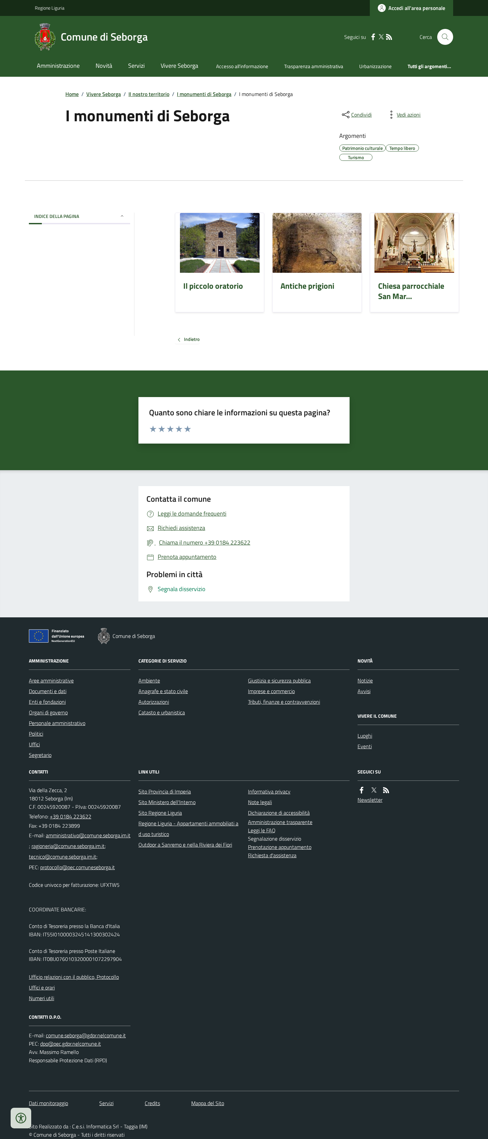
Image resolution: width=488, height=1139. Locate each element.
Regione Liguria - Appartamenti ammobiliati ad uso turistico (188, 828)
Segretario (40, 755)
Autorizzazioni (153, 702)
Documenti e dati (47, 691)
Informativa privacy (269, 791)
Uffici (34, 744)
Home (72, 94)
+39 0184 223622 (70, 816)
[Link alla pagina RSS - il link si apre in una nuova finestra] (389, 37)
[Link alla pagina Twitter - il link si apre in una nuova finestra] (381, 37)
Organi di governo (48, 712)
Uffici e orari (42, 987)
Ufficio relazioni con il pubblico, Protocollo (74, 977)
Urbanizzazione (375, 66)
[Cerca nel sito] (442, 37)
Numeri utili (41, 998)
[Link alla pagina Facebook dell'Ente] (362, 790)
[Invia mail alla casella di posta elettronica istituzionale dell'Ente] (88, 835)
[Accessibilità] (21, 1118)
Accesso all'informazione (242, 66)
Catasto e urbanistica (161, 712)
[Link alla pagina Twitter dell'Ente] (374, 790)
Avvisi (364, 691)
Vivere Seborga (179, 65)
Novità (104, 65)
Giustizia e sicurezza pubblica (279, 680)
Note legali (260, 802)
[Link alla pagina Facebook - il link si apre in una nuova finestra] (373, 37)
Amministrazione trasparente (280, 822)
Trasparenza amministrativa (313, 66)
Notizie (365, 680)
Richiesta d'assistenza (272, 855)
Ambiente (149, 680)
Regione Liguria (49, 7)
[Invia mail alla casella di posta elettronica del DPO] (86, 1035)
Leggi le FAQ (262, 830)
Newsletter (370, 800)
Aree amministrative (51, 680)
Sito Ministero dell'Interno (167, 802)
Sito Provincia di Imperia (164, 791)
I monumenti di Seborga (204, 94)
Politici (36, 734)
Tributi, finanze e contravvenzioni (284, 702)
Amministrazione (58, 65)
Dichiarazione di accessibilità (279, 813)
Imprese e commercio (271, 691)
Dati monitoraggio (48, 1103)
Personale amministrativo (57, 723)
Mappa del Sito (207, 1103)
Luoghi (365, 736)
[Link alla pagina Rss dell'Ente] (386, 790)
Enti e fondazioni (47, 702)
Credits (152, 1103)
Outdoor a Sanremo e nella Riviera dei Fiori (185, 845)
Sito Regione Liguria (160, 813)
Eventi (365, 746)
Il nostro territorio (148, 94)
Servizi (136, 65)
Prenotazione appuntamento (279, 847)
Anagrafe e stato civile (163, 691)
